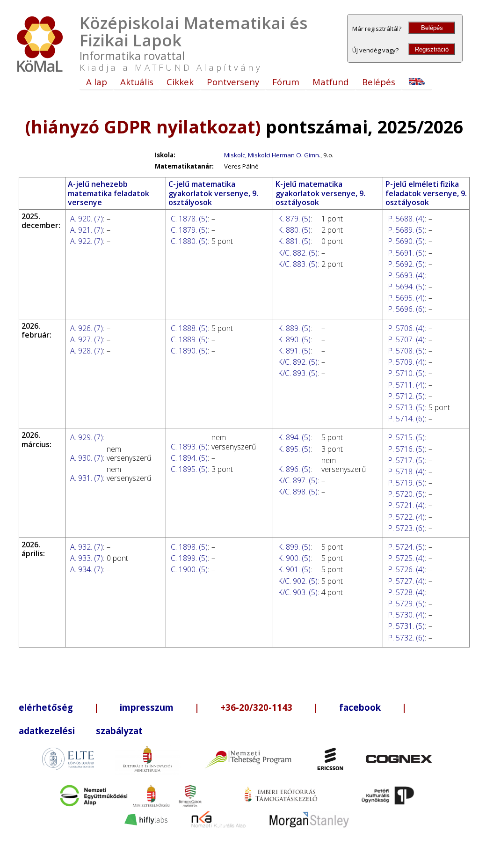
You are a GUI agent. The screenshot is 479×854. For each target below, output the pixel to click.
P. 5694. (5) (406, 286)
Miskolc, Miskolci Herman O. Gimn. (272, 155)
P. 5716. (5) (406, 449)
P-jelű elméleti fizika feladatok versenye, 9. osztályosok (426, 193)
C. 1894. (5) (189, 458)
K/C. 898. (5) (298, 491)
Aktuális (136, 82)
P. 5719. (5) (406, 483)
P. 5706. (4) (406, 328)
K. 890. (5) (294, 339)
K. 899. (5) (294, 547)
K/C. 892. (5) (298, 362)
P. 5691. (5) (406, 253)
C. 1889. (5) (189, 339)
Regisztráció (432, 49)
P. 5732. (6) (406, 638)
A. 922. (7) (86, 241)
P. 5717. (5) (406, 460)
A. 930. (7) (86, 458)
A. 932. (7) (86, 547)
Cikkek (180, 82)
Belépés (432, 27)
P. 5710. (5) (406, 373)
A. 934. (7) (86, 569)
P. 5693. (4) (406, 275)
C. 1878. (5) (189, 219)
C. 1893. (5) (189, 447)
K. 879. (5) (294, 219)
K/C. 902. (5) (298, 581)
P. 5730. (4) (406, 615)
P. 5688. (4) (406, 219)
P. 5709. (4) (406, 362)
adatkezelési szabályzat (81, 730)
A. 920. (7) (86, 219)
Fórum (285, 82)
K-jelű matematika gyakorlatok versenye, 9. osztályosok (320, 193)
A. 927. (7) (86, 339)
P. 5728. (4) (406, 592)
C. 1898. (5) (189, 547)
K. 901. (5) (294, 569)
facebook (360, 707)
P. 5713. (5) (406, 407)
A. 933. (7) (86, 558)
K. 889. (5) (294, 328)
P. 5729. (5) (406, 603)
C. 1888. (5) (189, 328)
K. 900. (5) (294, 558)
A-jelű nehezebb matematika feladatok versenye (108, 193)
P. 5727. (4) (406, 581)
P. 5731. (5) (406, 626)
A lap (96, 82)
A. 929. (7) (86, 437)
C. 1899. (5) (189, 558)
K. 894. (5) (294, 437)
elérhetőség (46, 707)
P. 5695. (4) (406, 298)
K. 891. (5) (294, 351)
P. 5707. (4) (406, 339)
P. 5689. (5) (406, 230)
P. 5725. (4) (406, 558)
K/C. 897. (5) (298, 480)
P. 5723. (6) (406, 528)
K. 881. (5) (294, 241)
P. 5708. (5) (406, 351)
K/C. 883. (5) (298, 264)
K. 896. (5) (294, 469)
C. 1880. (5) (189, 241)
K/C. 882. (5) (298, 253)
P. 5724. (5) (406, 547)
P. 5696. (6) (406, 309)
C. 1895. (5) (189, 469)
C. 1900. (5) (189, 569)
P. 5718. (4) (406, 471)
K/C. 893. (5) (298, 373)
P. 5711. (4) (406, 385)
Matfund (330, 82)
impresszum (147, 707)
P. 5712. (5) (406, 396)
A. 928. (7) (86, 351)
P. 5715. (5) (406, 437)
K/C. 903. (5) (298, 592)
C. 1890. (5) (189, 351)
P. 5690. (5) (406, 241)
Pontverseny (233, 82)
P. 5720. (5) (406, 494)
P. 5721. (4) (406, 505)
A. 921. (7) (86, 230)
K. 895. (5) (294, 449)
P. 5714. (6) (406, 418)
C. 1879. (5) (189, 230)
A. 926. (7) (86, 328)
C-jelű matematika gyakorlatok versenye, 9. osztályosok (213, 193)
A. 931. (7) (86, 478)
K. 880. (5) (294, 230)
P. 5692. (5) (406, 264)
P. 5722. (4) (406, 517)
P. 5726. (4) (406, 569)
